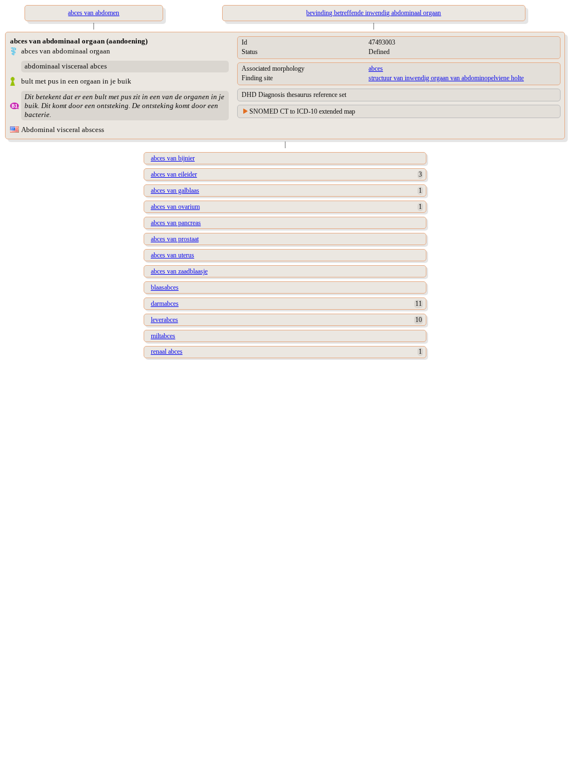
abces (375, 68)
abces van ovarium (175, 207)
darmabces (165, 304)
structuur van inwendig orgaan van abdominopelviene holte (446, 78)
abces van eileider (174, 174)
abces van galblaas (175, 190)
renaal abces (167, 351)
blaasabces (165, 287)
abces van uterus (172, 255)
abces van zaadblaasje (179, 271)
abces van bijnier (173, 158)
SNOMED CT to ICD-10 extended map (302, 111)
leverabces (164, 320)
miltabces (163, 336)
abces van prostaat (175, 239)
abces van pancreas (176, 223)
